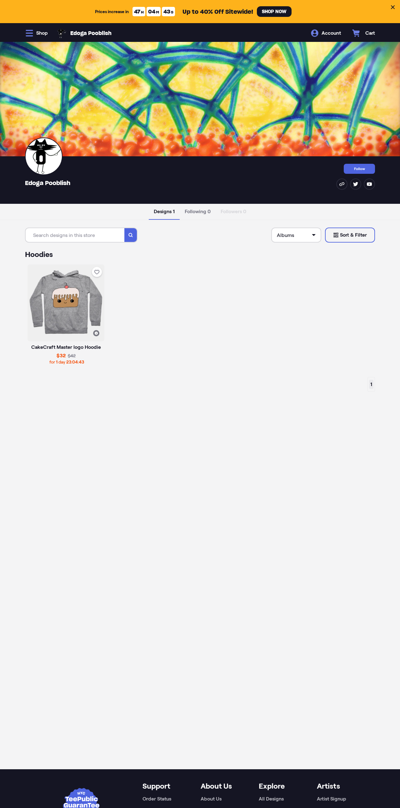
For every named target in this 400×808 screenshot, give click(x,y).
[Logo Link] (62, 33)
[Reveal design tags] (96, 333)
